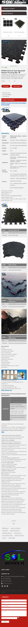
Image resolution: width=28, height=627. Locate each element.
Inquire (6, 86)
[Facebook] (2, 586)
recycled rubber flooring (7, 535)
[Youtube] (7, 586)
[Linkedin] (5, 586)
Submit (5, 621)
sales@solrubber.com (7, 583)
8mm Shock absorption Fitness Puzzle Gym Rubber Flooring (19, 32)
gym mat (4, 538)
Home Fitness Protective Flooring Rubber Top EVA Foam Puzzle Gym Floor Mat (8, 32)
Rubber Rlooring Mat (14, 530)
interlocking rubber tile (7, 533)
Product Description (8, 100)
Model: (3, 92)
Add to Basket (17, 86)
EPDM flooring (5, 528)
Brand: (3, 94)
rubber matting (11, 538)
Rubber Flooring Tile (19, 535)
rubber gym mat (17, 533)
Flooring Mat (5, 530)
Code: (3, 96)
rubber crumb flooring (15, 528)
